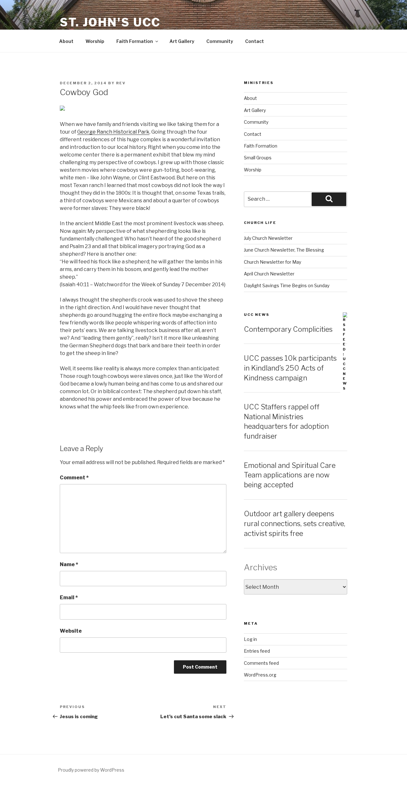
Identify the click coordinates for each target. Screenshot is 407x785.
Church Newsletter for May (272, 262)
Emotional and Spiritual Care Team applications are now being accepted (289, 475)
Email (69, 597)
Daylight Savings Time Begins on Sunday (286, 285)
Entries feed (257, 651)
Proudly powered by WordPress (91, 770)
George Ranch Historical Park (113, 132)
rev (121, 83)
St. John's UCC (110, 22)
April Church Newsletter (269, 273)
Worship (95, 41)
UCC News (256, 314)
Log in (250, 639)
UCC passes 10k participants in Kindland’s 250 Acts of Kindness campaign (290, 368)
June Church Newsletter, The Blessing (284, 250)
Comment (74, 478)
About (66, 41)
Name (69, 564)
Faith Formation (134, 41)
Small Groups (258, 157)
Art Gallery (181, 41)
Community (219, 41)
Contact (254, 41)
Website (71, 631)
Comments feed (261, 663)
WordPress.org (260, 674)
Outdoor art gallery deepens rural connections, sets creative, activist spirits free (294, 524)
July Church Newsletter (268, 238)
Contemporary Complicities (288, 329)
